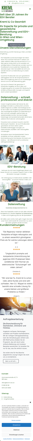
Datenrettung (16, 204)
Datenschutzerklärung (18, 438)
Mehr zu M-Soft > (10, 361)
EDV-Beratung (17, 166)
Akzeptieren (16, 425)
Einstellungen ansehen (16, 435)
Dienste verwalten (16, 420)
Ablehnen (16, 430)
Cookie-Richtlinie (7, 438)
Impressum (27, 438)
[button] (30, 402)
